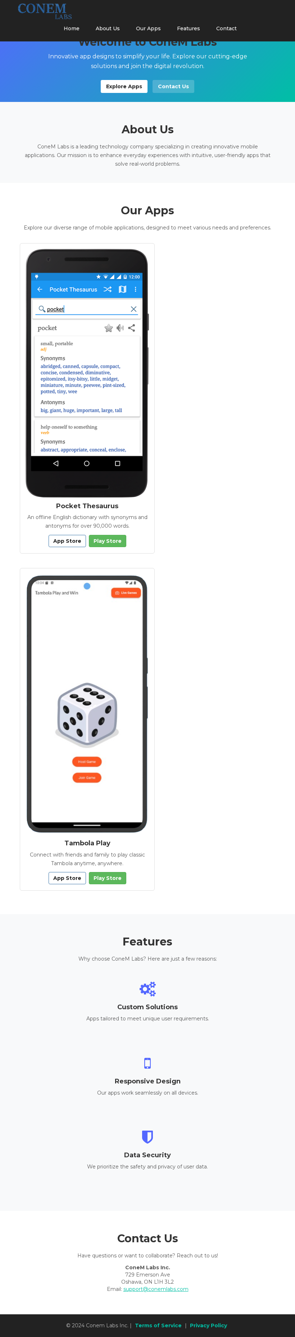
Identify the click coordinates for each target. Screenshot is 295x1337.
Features (188, 28)
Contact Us (173, 86)
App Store (67, 541)
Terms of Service (158, 1325)
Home (72, 28)
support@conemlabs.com (156, 1289)
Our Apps (148, 28)
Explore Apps (124, 86)
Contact (226, 28)
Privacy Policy (208, 1325)
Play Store (108, 541)
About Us (108, 28)
